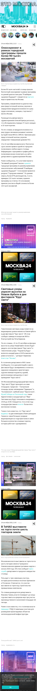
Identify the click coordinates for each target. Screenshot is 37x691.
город (3, 218)
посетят (21, 404)
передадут (5, 609)
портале (31, 97)
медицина (9, 218)
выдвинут (4, 413)
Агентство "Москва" (8, 358)
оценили (27, 163)
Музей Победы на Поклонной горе (14, 394)
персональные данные (21, 677)
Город (19, 44)
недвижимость (10, 645)
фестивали (9, 456)
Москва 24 (18, 26)
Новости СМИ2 (5, 251)
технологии (17, 456)
